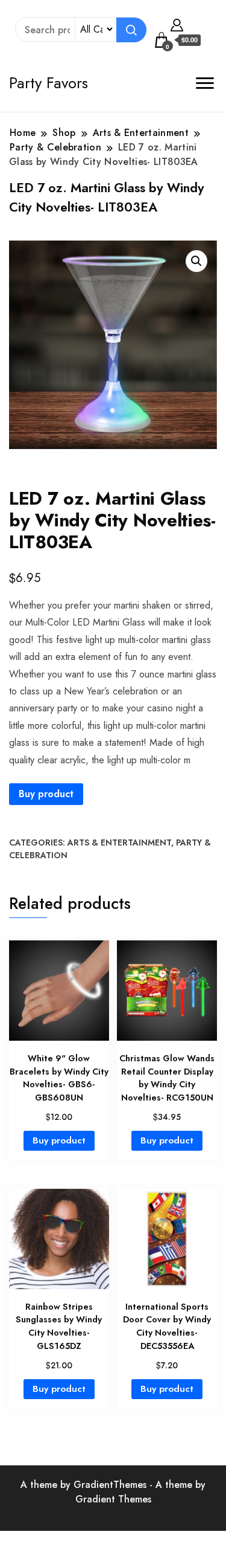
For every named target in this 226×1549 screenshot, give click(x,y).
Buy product (46, 794)
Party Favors (48, 82)
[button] (196, 261)
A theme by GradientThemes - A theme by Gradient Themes (113, 1492)
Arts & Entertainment (119, 842)
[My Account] (177, 23)
